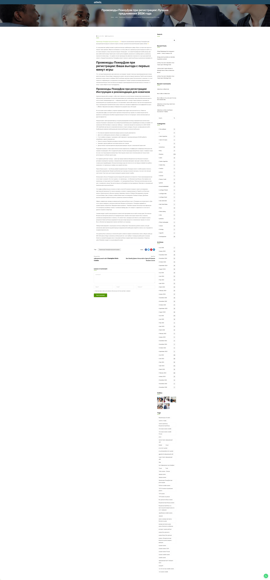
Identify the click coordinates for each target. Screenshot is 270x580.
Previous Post (97, 256)
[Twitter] (148, 249)
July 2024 (167, 272)
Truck (166, 468)
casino (167, 157)
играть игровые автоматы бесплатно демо (165, 520)
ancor (160, 437)
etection (167, 175)
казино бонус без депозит (165, 535)
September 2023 (167, 308)
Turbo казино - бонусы (164, 471)
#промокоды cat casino (164, 417)
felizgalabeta (110, 36)
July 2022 (167, 355)
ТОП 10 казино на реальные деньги (166, 489)
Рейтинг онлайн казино (164, 485)
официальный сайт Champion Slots (166, 561)
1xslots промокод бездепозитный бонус (164, 424)
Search (159, 34)
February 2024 (167, 290)
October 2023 (167, 305)
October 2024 (167, 262)
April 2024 (167, 283)
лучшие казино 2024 (164, 548)
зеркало (161, 516)
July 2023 (167, 315)
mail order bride (167, 200)
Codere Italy (167, 165)
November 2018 (167, 387)
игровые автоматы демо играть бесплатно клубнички (166, 525)
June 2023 (167, 319)
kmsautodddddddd (167, 186)
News (167, 208)
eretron (167, 172)
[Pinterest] (151, 249)
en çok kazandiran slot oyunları (166, 451)
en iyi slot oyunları (163, 448)
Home (112, 17)
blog (167, 150)
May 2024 (167, 280)
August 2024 (167, 269)
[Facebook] (146, 249)
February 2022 (167, 373)
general (167, 183)
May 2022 (167, 362)
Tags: (95, 249)
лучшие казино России (164, 551)
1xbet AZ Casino (167, 140)
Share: (141, 249)
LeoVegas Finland (167, 190)
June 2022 (167, 358)
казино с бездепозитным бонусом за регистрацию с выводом (165, 540)
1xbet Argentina (167, 136)
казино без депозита (164, 532)
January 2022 (167, 376)
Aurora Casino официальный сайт (165, 441)
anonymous (167, 147)
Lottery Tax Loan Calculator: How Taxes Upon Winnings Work (165, 63)
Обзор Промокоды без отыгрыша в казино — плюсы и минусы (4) (165, 52)
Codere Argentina (167, 161)
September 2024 (167, 265)
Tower (160, 468)
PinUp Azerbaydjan (167, 222)
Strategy (167, 229)
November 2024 (167, 258)
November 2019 (167, 383)
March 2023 (167, 330)
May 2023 (167, 323)
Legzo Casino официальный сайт (165, 458)
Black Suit (166, 89)
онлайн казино (162, 557)
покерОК (161, 565)
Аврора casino (162, 474)
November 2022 (167, 344)
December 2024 (167, 255)
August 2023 (167, 312)
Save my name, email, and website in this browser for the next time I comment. (112, 291)
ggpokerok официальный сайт (166, 454)
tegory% (167, 233)
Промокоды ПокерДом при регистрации (107, 41)
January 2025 (167, 251)
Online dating (167, 211)
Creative (167, 168)
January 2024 (167, 294)
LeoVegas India (167, 193)
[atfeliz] (98, 2)
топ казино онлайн (163, 571)
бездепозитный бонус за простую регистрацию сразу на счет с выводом (166, 508)
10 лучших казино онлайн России (165, 433)
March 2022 (167, 369)
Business (167, 154)
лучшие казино (162, 545)
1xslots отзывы (162, 420)
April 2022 (167, 365)
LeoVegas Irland (167, 197)
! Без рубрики (167, 129)
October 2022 (167, 348)
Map (160, 462)
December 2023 (167, 297)
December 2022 (167, 340)
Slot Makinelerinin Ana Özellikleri (166, 465)
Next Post (153, 256)
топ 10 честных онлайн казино (166, 568)
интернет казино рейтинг (165, 529)
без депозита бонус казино (166, 499)
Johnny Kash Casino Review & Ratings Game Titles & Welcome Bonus (165, 70)
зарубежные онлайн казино (165, 513)
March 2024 (167, 287)
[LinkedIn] (154, 249)
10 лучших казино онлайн (165, 429)
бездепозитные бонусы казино (166, 502)
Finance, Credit (167, 179)
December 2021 (167, 380)
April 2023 (167, 326)
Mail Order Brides (167, 204)
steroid (167, 226)
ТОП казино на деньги (164, 496)
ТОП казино (162, 493)
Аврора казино (162, 477)
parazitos (167, 218)
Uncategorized (167, 236)
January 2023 (167, 337)
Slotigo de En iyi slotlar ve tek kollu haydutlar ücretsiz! (166, 58)
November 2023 (167, 301)
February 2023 (167, 333)
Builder (160, 445)
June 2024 (167, 276)
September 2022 (167, 351)
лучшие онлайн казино (164, 554)
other (116, 17)
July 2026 (167, 247)
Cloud (167, 445)
